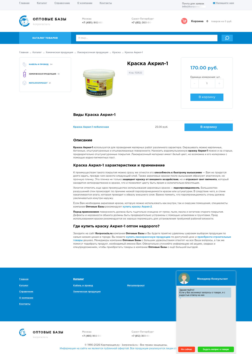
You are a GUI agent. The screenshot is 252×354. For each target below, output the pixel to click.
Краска (116, 52)
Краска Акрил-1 (134, 52)
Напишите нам (224, 3)
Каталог (42, 3)
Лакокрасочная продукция (92, 52)
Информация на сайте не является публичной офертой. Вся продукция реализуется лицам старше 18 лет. (126, 349)
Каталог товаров (45, 38)
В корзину (207, 97)
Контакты (106, 3)
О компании (84, 3)
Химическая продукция (59, 52)
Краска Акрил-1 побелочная (91, 127)
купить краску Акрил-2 (137, 207)
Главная (24, 3)
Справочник (62, 3)
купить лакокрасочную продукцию (148, 237)
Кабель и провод (83, 286)
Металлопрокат (136, 286)
